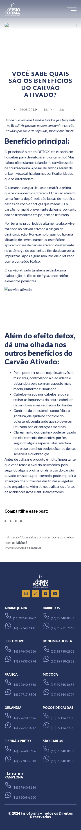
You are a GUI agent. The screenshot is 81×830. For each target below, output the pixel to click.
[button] (5, 521)
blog (61, 109)
